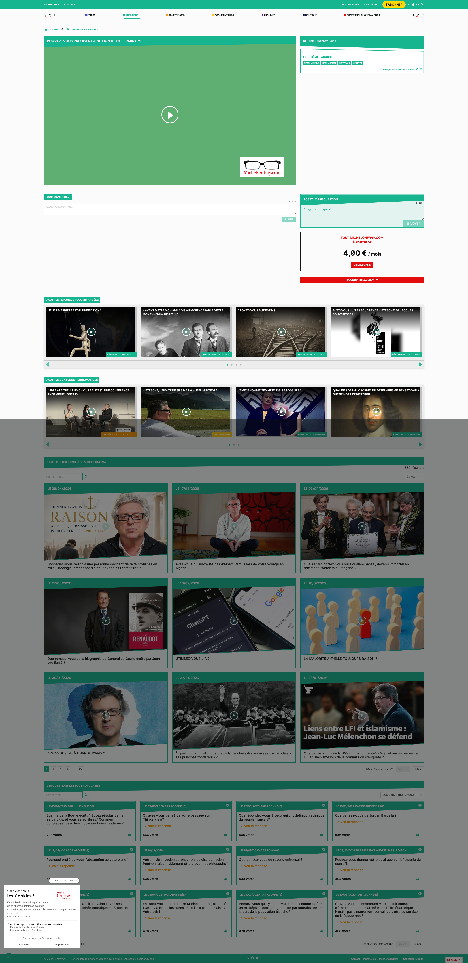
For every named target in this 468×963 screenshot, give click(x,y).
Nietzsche (344, 63)
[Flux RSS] (422, 4)
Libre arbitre (329, 63)
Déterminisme (311, 63)
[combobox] (407, 476)
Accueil (54, 29)
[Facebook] (413, 4)
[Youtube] (417, 4)
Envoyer (413, 223)
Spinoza (357, 63)
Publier (289, 219)
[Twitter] (409, 4)
